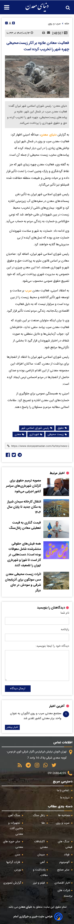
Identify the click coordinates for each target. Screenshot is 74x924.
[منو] (4, 5)
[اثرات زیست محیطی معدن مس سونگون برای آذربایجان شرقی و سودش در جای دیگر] (56, 581)
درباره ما (65, 797)
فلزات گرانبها (13, 862)
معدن (18, 434)
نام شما (64, 613)
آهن (43, 862)
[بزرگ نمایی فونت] (13, 23)
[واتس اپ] (44, 766)
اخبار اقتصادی (62, 882)
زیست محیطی (55, 434)
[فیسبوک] (7, 455)
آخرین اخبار (57, 706)
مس (18, 854)
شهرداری (34, 434)
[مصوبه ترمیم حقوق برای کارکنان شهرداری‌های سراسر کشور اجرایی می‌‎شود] (56, 487)
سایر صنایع (63, 869)
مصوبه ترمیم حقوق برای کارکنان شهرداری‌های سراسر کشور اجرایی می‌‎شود (23, 486)
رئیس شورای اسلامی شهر (35, 428)
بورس (17, 869)
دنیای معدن (48, 134)
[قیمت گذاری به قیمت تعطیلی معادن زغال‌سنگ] (56, 529)
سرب (28, 290)
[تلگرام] (19, 455)
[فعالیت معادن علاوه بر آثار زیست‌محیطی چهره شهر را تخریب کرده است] (37, 76)
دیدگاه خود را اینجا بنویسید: (52, 646)
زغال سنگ (39, 815)
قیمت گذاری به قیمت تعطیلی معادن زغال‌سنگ (25, 525)
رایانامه (65, 629)
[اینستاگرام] (35, 766)
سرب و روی (63, 823)
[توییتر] (52, 766)
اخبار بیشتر (12, 727)
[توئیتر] (13, 455)
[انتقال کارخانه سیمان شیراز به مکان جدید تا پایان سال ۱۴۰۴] (56, 508)
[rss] (20, 766)
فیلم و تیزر (39, 882)
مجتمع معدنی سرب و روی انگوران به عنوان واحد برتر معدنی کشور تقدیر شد (35, 716)
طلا (43, 823)
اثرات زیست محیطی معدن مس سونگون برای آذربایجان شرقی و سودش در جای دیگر (23, 582)
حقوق (61, 428)
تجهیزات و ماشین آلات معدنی (15, 829)
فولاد (67, 854)
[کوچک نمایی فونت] (6, 23)
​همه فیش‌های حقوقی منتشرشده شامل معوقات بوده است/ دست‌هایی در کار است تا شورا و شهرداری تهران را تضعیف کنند (24, 554)
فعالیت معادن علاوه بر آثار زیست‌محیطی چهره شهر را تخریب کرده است (37, 46)
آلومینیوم (64, 862)
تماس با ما (63, 790)
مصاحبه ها (64, 815)
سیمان (41, 854)
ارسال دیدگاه (17, 688)
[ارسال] (47, 33)
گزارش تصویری (12, 882)
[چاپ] (42, 33)
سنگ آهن (14, 815)
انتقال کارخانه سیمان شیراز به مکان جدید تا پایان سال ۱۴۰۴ (24, 507)
